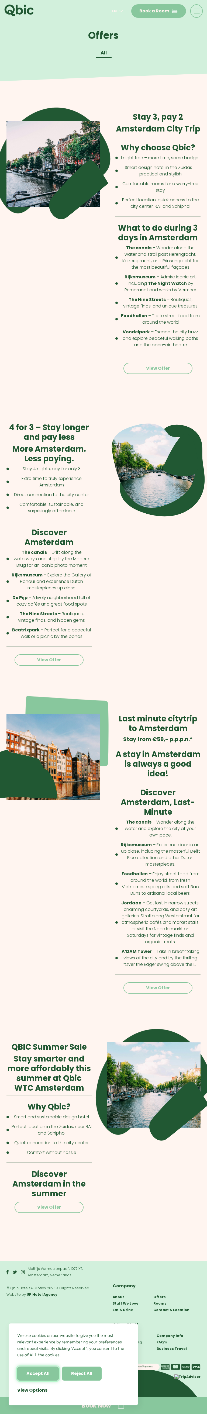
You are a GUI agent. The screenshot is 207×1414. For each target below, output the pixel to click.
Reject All (81, 1373)
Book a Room (154, 11)
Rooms (160, 1303)
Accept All (38, 1373)
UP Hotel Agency (42, 1294)
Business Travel (172, 1348)
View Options (32, 1390)
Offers (159, 1297)
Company (124, 1286)
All (104, 52)
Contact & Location (171, 1310)
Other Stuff (125, 1325)
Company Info (170, 1335)
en (114, 10)
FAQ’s (162, 1342)
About (118, 1297)
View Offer (158, 368)
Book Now (96, 1405)
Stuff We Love (126, 1303)
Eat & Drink (123, 1310)
